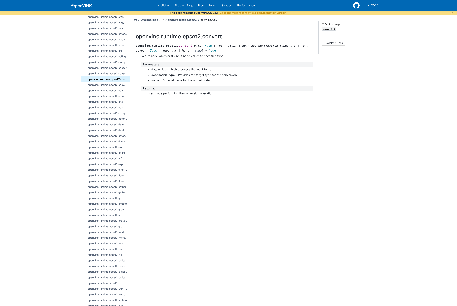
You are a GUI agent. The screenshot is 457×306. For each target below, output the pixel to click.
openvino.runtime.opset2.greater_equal (109, 209)
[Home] (135, 20)
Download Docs (334, 42)
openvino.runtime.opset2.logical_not (109, 265)
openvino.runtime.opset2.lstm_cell (108, 288)
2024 (374, 5)
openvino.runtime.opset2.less (105, 243)
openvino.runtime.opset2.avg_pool (109, 22)
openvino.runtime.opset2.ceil (105, 50)
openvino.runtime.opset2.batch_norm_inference (109, 28)
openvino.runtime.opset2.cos (105, 101)
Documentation (149, 19)
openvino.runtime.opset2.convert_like (109, 84)
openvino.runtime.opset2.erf (105, 158)
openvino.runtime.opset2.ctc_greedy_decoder (109, 113)
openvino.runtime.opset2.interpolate (109, 237)
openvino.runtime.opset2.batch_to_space (109, 33)
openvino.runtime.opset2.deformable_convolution (109, 118)
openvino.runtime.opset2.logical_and (109, 260)
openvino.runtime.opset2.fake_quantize (109, 169)
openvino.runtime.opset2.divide (106, 141)
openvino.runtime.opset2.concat (107, 67)
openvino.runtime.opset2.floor (106, 175)
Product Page (184, 5)
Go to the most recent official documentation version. (253, 12)
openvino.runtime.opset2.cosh (106, 107)
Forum (213, 5)
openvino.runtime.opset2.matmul (107, 300)
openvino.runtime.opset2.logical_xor (109, 277)
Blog (201, 5)
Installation (163, 5)
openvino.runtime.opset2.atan (106, 16)
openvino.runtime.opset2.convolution (109, 90)
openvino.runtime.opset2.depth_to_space (109, 130)
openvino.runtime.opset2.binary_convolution (109, 39)
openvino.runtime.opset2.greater (107, 203)
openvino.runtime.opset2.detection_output (109, 135)
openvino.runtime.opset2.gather (107, 186)
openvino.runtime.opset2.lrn (104, 283)
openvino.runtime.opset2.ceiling (107, 56)
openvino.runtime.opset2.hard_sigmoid (109, 232)
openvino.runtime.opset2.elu (105, 147)
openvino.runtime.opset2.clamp (107, 62)
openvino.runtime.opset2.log (105, 254)
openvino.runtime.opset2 (182, 19)
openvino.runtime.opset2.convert (109, 79)
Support (227, 5)
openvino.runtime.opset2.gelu (105, 198)
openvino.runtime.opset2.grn (105, 214)
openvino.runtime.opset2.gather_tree (109, 192)
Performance (246, 5)
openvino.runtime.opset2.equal (106, 152)
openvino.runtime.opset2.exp (105, 164)
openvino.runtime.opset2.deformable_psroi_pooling (109, 124)
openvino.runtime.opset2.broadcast (109, 45)
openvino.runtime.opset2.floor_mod (109, 181)
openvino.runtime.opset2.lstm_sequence (109, 294)
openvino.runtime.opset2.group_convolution (109, 220)
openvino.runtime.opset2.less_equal (109, 249)
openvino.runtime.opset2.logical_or (109, 271)
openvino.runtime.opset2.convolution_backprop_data (109, 96)
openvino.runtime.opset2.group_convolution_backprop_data (109, 226)
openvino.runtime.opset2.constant (108, 73)
